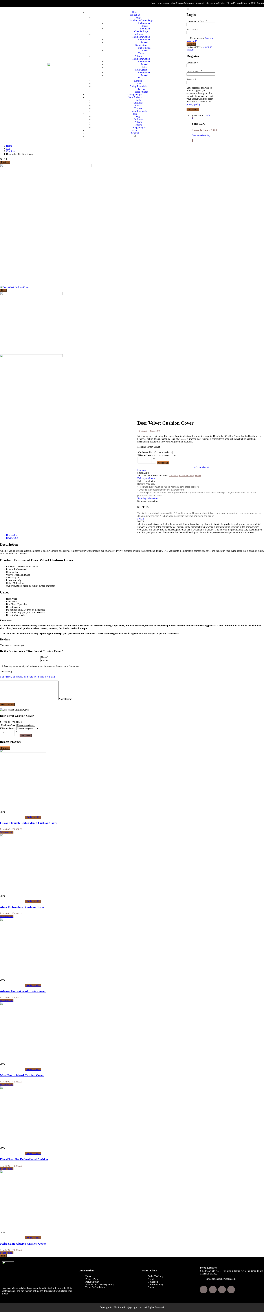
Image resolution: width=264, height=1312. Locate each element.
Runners (138, 80)
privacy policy (193, 104)
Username (192, 62)
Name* (44, 657)
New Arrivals (134, 97)
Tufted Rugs (144, 28)
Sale (135, 113)
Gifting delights (135, 94)
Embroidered (144, 23)
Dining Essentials (138, 86)
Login (207, 115)
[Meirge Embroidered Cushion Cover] (23, 1172)
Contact (135, 133)
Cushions (138, 34)
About (135, 130)
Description (11, 535)
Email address (194, 71)
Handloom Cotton (141, 37)
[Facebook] (203, 1289)
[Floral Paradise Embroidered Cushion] (23, 1088)
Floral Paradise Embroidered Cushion (24, 1159)
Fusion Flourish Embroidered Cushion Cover (28, 823)
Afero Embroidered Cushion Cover (22, 907)
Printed (144, 26)
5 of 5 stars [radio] (50, 676)
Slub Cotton (141, 45)
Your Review (65, 699)
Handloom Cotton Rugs (141, 20)
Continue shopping (201, 135)
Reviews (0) (12, 538)
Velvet (141, 53)
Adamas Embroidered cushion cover (23, 991)
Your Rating (6, 671)
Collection (135, 15)
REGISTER (193, 110)
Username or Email (197, 21)
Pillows (138, 56)
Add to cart (163, 463)
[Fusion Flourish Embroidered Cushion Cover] (23, 752)
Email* (44, 660)
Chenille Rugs (141, 31)
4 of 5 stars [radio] (38, 676)
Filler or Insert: (145, 455)
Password (192, 29)
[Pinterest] (222, 1289)
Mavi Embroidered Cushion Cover (22, 1075)
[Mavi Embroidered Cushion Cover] (23, 1004)
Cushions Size (145, 452)
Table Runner (141, 91)
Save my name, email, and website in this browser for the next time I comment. (42, 666)
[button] (135, 136)
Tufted (144, 67)
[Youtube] (231, 1289)
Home (135, 12)
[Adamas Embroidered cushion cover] (23, 920)
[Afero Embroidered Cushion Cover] (23, 836)
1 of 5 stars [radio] (5, 676)
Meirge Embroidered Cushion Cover (23, 1243)
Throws (138, 83)
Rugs (138, 17)
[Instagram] (213, 1289)
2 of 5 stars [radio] (16, 676)
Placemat (141, 89)
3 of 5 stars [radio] (27, 676)
